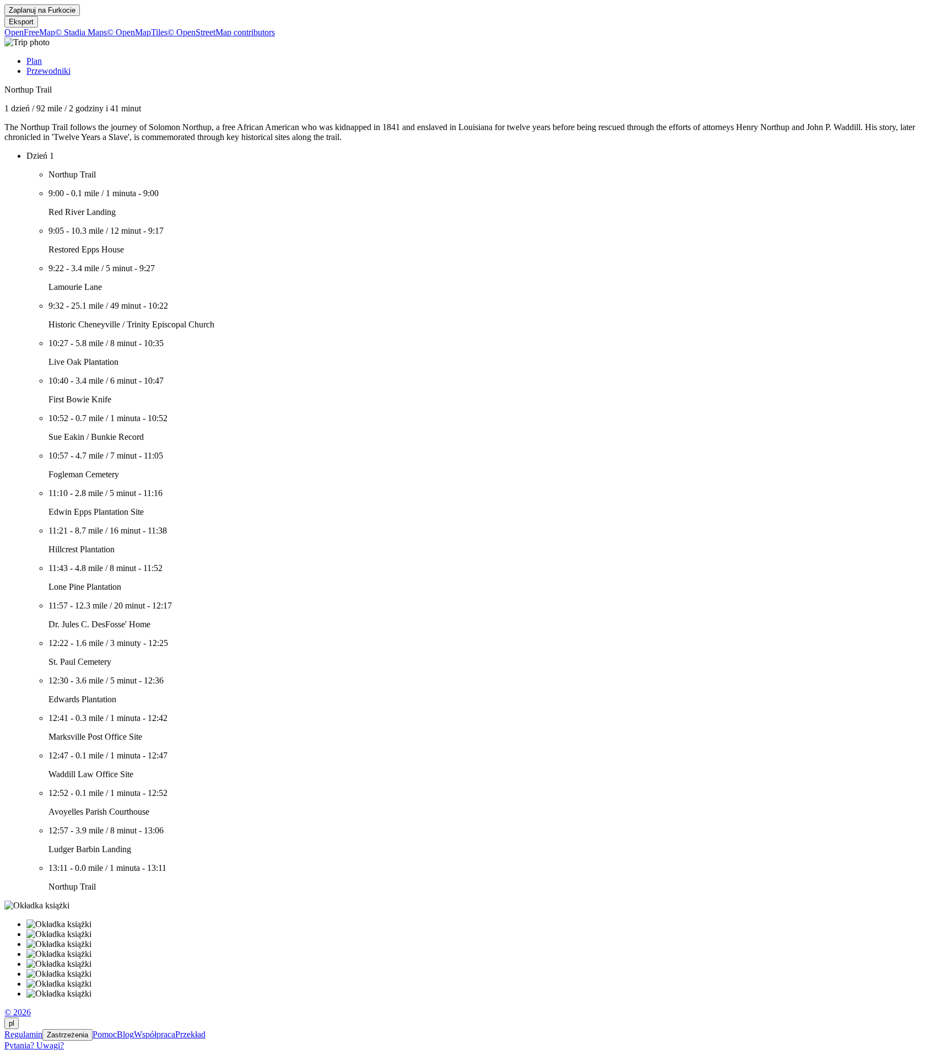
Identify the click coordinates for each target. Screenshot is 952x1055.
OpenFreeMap (29, 32)
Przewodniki (48, 71)
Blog (125, 1034)
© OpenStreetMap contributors (221, 32)
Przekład (190, 1034)
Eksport (21, 22)
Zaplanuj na (42, 10)
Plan (34, 61)
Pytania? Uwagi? (34, 1045)
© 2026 (17, 1012)
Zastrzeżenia (67, 1035)
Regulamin (23, 1034)
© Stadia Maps (81, 32)
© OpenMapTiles (137, 32)
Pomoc (105, 1034)
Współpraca (154, 1034)
